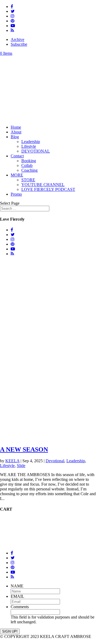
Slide (21, 465)
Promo (16, 194)
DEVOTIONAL (35, 151)
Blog (15, 136)
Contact (17, 156)
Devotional (55, 461)
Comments (20, 606)
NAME (17, 586)
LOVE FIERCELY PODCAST (48, 189)
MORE (17, 175)
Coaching (29, 170)
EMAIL (17, 596)
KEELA (12, 461)
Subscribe (19, 44)
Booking (28, 160)
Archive (17, 39)
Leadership (30, 141)
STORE (28, 180)
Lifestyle (28, 146)
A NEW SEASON (24, 449)
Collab (27, 165)
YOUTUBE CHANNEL (43, 184)
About (16, 132)
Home (16, 127)
